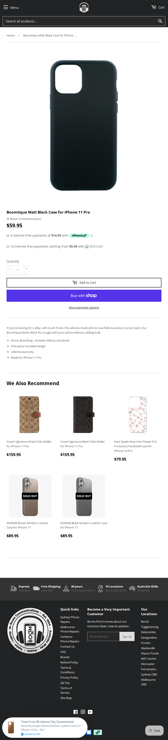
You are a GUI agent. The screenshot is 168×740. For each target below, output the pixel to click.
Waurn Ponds (150, 653)
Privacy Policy (69, 677)
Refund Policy (69, 662)
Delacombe (148, 632)
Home (11, 35)
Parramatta (148, 669)
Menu (14, 7)
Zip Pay (65, 683)
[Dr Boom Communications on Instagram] (83, 713)
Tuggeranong (149, 627)
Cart (161, 7)
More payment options (84, 307)
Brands (65, 657)
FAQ (63, 652)
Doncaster (147, 664)
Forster (145, 643)
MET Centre (148, 659)
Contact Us (67, 646)
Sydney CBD (149, 674)
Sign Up (127, 636)
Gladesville (148, 648)
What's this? (96, 246)
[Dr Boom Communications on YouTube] (90, 713)
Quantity (13, 261)
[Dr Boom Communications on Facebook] (75, 713)
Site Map (66, 698)
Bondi (145, 621)
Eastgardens (149, 637)
